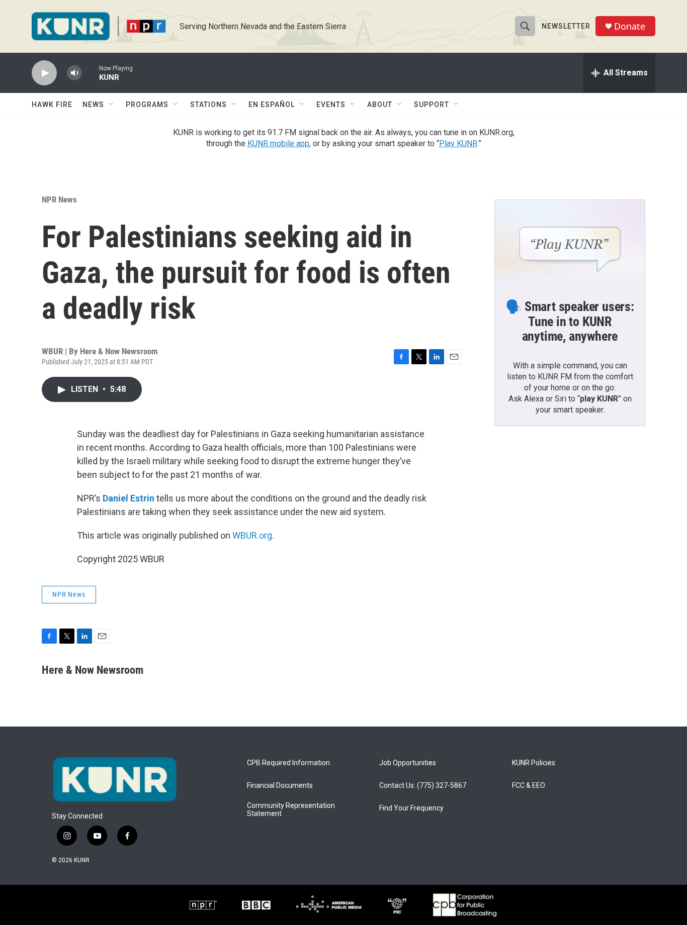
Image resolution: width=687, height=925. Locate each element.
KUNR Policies (533, 763)
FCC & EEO (528, 785)
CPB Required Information (288, 763)
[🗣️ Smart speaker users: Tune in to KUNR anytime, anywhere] (570, 242)
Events (331, 104)
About (379, 104)
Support (431, 104)
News (93, 104)
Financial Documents (280, 785)
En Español (271, 104)
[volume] (74, 73)
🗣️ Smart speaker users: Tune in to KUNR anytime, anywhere (569, 321)
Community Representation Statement (291, 809)
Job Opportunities (407, 763)
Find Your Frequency (411, 808)
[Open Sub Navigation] (112, 104)
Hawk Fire (52, 104)
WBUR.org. (253, 535)
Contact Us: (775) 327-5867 (422, 785)
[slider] (90, 72)
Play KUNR (458, 143)
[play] (44, 73)
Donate (629, 26)
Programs (147, 104)
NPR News (59, 199)
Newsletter (566, 26)
